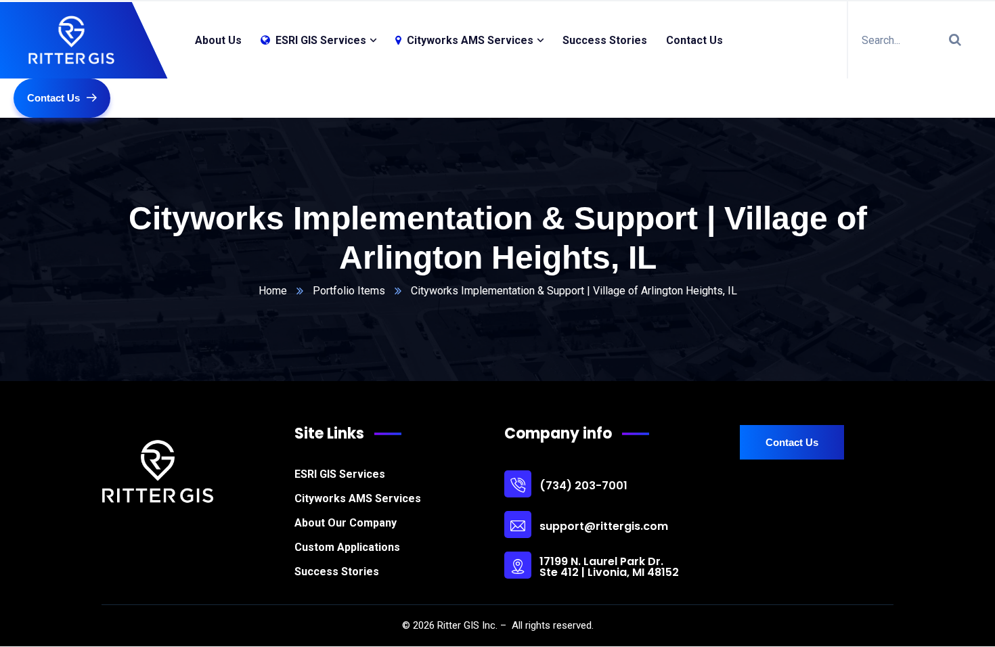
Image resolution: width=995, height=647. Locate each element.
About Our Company (345, 522)
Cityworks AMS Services (357, 498)
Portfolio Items (349, 290)
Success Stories (604, 40)
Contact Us (694, 40)
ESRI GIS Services (339, 474)
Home (273, 290)
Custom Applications (347, 547)
